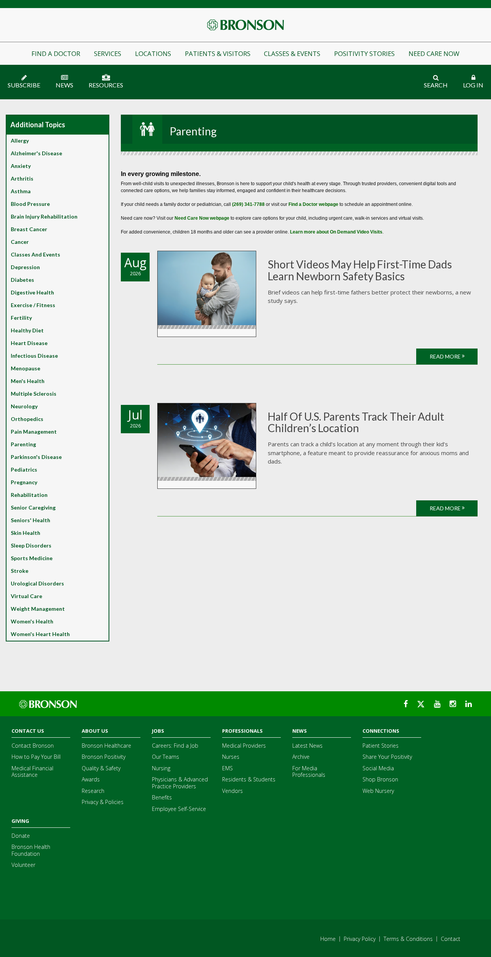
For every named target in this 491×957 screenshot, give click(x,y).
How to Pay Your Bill (36, 756)
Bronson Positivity (103, 756)
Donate (21, 835)
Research (93, 790)
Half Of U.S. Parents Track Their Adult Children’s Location (356, 422)
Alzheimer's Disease (36, 153)
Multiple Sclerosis (33, 393)
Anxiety (21, 166)
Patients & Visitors (217, 53)
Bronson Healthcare (106, 745)
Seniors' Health (30, 520)
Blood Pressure (30, 204)
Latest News (307, 745)
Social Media (378, 768)
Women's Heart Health (40, 634)
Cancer (20, 241)
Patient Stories (380, 745)
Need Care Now (434, 53)
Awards (91, 779)
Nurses (230, 756)
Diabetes (22, 279)
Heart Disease (29, 343)
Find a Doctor (55, 53)
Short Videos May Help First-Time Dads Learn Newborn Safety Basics (360, 270)
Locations (153, 53)
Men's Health (27, 381)
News (64, 85)
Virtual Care (26, 596)
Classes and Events (35, 254)
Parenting (23, 444)
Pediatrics (24, 469)
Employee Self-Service (179, 808)
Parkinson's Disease (36, 457)
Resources (106, 85)
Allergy (20, 140)
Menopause (25, 368)
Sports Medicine (32, 558)
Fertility (21, 317)
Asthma (21, 191)
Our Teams (165, 756)
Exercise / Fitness (33, 305)
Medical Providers (244, 745)
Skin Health (25, 532)
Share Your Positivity (387, 756)
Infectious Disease (34, 355)
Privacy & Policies (103, 802)
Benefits (162, 797)
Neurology (24, 406)
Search (436, 85)
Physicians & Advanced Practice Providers (180, 783)
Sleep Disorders (31, 545)
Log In (473, 85)
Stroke (19, 570)
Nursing (161, 768)
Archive (301, 756)
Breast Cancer (29, 229)
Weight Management (38, 608)
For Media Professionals (308, 772)
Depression (25, 267)
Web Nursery (378, 790)
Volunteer (23, 864)
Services (107, 53)
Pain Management (34, 431)
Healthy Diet (27, 330)
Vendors (232, 790)
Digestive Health (32, 292)
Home (328, 939)
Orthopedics (27, 419)
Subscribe (24, 85)
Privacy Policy (360, 939)
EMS (227, 768)
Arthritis (22, 178)
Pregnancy (24, 482)
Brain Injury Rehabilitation (44, 216)
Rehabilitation (29, 495)
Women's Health (32, 621)
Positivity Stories (364, 53)
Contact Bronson (33, 745)
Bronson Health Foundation (31, 850)
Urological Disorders (37, 583)
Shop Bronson (380, 779)
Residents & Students (248, 779)
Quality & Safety (101, 768)
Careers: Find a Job (175, 745)
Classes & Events (292, 53)
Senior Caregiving (33, 507)
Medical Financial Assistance (32, 772)
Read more (446, 356)
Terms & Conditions (408, 939)
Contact (450, 939)
